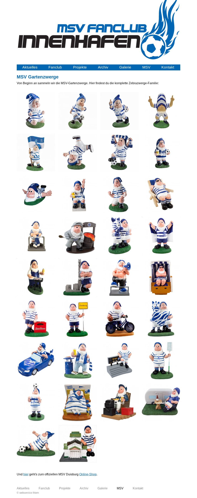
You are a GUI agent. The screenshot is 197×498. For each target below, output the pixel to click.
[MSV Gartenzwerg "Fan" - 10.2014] (161, 152)
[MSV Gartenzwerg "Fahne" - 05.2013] (36, 152)
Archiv (103, 67)
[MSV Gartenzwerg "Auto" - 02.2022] (36, 360)
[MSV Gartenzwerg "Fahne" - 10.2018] (161, 236)
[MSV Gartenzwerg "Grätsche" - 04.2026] (36, 444)
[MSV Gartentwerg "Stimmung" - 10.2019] (119, 277)
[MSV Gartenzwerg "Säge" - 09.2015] (119, 194)
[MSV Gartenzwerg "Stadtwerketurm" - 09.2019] (77, 277)
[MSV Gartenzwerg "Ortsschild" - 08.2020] (77, 319)
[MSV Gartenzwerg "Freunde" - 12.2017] (119, 236)
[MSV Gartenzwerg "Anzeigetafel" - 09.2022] (119, 360)
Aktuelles (30, 67)
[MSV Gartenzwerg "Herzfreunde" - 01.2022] (161, 319)
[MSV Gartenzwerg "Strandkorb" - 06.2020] (161, 277)
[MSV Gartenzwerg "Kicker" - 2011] (77, 111)
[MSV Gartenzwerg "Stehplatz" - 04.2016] (36, 236)
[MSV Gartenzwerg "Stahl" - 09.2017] (77, 236)
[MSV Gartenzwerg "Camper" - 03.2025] (161, 402)
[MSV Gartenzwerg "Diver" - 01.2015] (36, 194)
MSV (146, 67)
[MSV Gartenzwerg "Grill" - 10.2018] (36, 277)
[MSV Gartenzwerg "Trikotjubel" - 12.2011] (161, 111)
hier (25, 474)
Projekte (80, 67)
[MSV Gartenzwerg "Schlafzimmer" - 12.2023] (77, 402)
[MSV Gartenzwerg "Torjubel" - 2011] (119, 111)
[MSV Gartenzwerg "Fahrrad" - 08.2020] (119, 319)
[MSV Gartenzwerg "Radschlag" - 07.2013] (77, 152)
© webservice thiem (28, 492)
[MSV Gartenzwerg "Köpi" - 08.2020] (36, 319)
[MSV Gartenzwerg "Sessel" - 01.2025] (119, 402)
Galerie (125, 67)
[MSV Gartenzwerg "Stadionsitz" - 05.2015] (77, 194)
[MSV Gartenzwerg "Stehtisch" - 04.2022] (77, 360)
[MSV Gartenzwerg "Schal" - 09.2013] (119, 152)
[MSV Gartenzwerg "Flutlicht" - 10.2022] (161, 360)
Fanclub (55, 67)
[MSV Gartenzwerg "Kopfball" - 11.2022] (36, 402)
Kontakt (167, 67)
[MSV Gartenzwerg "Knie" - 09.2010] (36, 111)
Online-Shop (88, 474)
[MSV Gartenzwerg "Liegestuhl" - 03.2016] (161, 194)
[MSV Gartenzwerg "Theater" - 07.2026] (77, 444)
